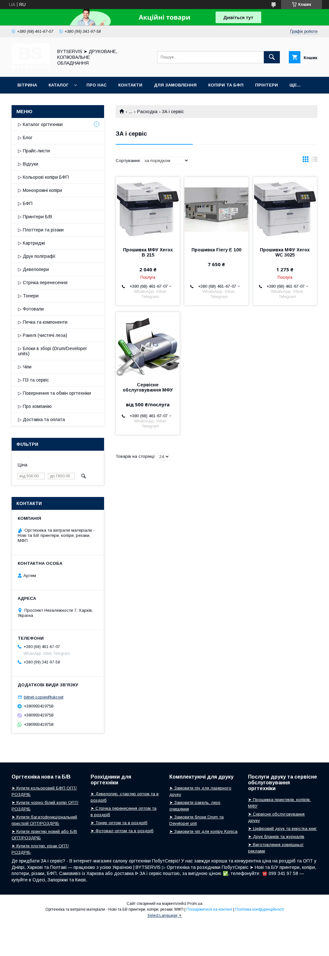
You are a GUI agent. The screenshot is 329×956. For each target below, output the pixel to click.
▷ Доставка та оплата (41, 419)
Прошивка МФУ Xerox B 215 (148, 252)
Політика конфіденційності (259, 909)
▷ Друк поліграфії (37, 256)
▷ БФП (25, 203)
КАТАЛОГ (58, 85)
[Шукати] (272, 57)
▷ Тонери (28, 295)
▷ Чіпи (24, 366)
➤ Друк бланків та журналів (276, 836)
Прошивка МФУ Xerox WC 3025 (285, 252)
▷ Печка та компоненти (42, 322)
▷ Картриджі (31, 243)
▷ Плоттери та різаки (41, 229)
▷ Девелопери (33, 269)
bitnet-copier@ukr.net (43, 697)
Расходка (147, 111)
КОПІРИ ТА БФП (226, 85)
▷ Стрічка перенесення (42, 282)
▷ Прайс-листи (34, 150)
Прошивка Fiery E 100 (216, 249)
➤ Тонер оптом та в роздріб (119, 822)
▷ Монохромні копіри (40, 190)
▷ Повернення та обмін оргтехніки (54, 393)
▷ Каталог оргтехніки (40, 124)
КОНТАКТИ (130, 85)
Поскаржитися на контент (209, 909)
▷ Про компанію (35, 406)
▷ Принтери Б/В (35, 216)
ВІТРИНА (27, 85)
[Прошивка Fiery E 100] (216, 209)
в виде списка (314, 160)
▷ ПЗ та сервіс (33, 380)
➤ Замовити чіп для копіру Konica (203, 831)
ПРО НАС (96, 85)
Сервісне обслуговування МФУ (148, 387)
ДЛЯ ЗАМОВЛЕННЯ (175, 85)
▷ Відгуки (28, 164)
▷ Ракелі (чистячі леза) (42, 335)
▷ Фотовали (31, 308)
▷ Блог (25, 137)
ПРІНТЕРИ (266, 85)
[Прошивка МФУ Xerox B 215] (148, 209)
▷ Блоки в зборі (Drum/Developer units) (52, 351)
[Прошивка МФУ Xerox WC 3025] (285, 209)
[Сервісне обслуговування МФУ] (148, 344)
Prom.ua (194, 903)
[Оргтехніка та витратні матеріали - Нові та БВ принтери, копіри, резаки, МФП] (30, 68)
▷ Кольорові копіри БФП (43, 177)
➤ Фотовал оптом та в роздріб (122, 830)
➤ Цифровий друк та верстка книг (282, 828)
